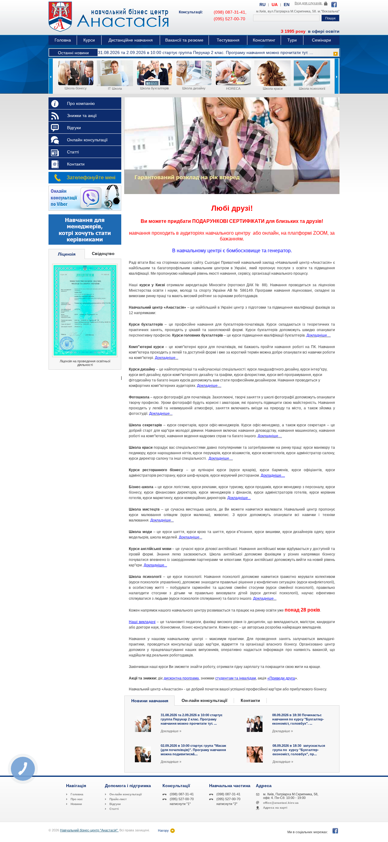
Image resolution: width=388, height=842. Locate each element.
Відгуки (74, 127)
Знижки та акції (82, 115)
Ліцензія (66, 254)
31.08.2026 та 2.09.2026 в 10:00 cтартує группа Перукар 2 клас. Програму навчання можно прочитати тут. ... (205, 52)
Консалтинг (264, 40)
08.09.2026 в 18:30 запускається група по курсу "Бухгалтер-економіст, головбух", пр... (299, 750)
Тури (292, 40)
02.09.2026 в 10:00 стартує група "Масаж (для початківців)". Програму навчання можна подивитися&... (193, 750)
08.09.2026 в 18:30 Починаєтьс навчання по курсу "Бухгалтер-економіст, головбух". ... (298, 719)
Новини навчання (149, 700)
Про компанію (81, 103)
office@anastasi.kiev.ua (281, 802)
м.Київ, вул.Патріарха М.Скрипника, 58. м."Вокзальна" (298, 11)
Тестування (228, 40)
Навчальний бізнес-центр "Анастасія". (89, 830)
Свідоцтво (103, 253)
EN (286, 4)
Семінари (321, 40)
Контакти (76, 164)
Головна (63, 40)
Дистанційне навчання (131, 40)
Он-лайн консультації (204, 700)
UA (275, 4)
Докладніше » (171, 731)
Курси (89, 40)
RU (262, 4)
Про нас (77, 799)
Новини (76, 804)
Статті (73, 151)
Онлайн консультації (87, 139)
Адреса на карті (275, 807)
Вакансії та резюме (184, 40)
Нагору (163, 830)
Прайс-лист (118, 799)
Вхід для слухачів (309, 3)
